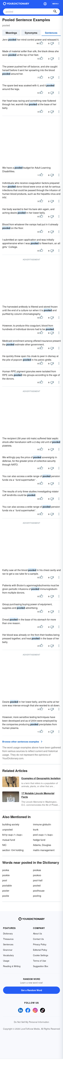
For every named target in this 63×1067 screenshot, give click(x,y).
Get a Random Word (31, 990)
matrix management (43, 850)
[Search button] (55, 11)
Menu (55, 3)
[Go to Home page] (16, 3)
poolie (5, 895)
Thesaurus (8, 938)
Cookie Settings (40, 955)
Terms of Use (39, 960)
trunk (35, 829)
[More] (59, 43)
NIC (4, 845)
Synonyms (31, 32)
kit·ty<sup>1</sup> (12, 834)
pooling (37, 895)
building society (10, 824)
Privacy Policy (39, 944)
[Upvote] (41, 43)
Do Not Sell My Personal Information (31, 1021)
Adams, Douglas (42, 845)
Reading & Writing (11, 966)
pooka (5, 870)
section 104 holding (13, 850)
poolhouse (38, 890)
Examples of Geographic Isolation (41, 778)
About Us (37, 933)
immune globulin (42, 824)
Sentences (51, 32)
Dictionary (8, 933)
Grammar (7, 949)
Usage (6, 960)
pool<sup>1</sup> (43, 834)
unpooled (7, 829)
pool (4, 880)
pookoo (37, 875)
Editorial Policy (40, 949)
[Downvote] (52, 43)
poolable (7, 885)
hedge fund (39, 840)
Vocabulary (8, 955)
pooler (5, 890)
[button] (45, 3)
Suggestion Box (40, 966)
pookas (37, 870)
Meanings (11, 32)
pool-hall (38, 880)
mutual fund (8, 840)
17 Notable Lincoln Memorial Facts (37, 795)
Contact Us (38, 938)
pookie (6, 875)
